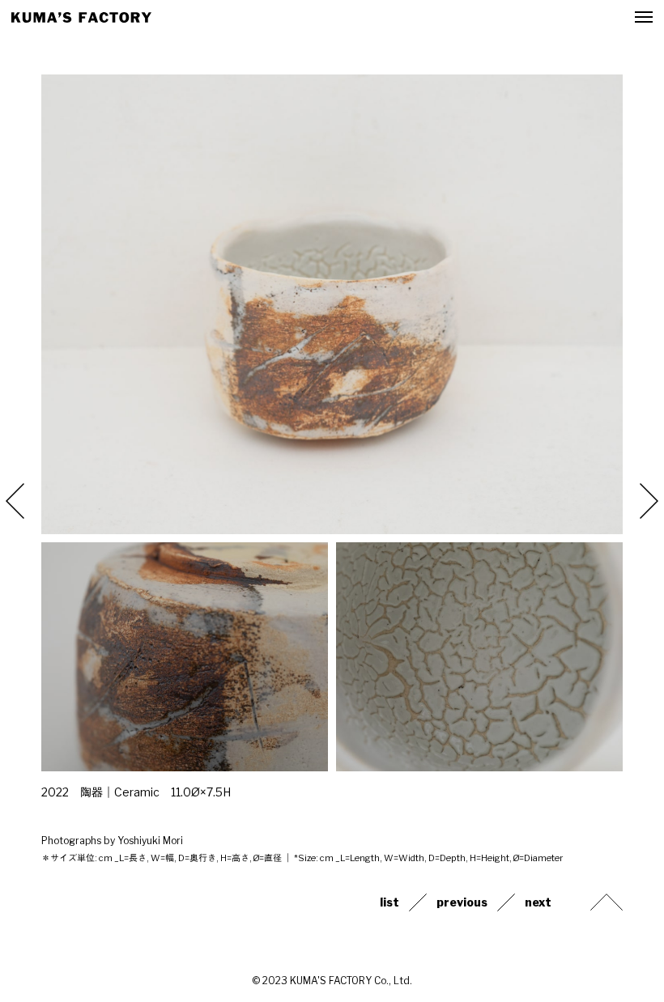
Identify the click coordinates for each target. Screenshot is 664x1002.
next (538, 902)
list (389, 902)
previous (461, 902)
